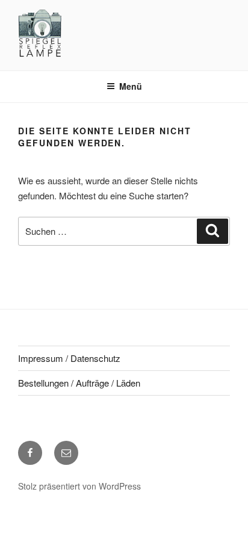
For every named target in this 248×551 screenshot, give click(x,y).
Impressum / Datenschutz (69, 358)
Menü (130, 86)
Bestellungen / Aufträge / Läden (79, 382)
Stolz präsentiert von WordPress (79, 486)
